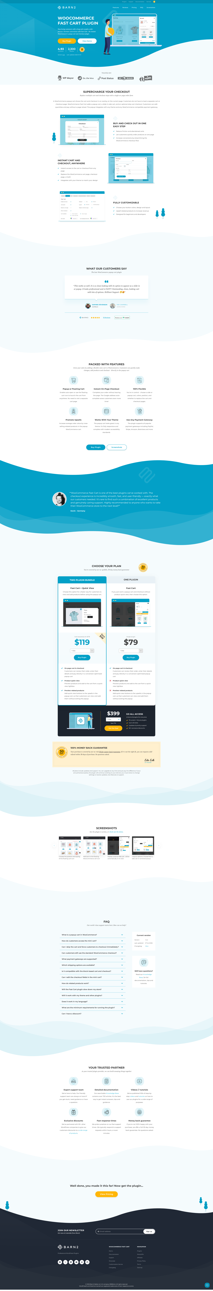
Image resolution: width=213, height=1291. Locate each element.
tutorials (142, 1096)
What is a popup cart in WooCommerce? (79, 935)
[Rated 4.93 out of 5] (95, 318)
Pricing (134, 7)
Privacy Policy (141, 1261)
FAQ (141, 7)
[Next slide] (159, 845)
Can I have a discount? (71, 1014)
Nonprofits (140, 1254)
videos (132, 1096)
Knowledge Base (112, 1093)
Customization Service (116, 1264)
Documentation (114, 1254)
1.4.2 (63, 55)
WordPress (82, 1262)
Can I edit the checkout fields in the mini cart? (82, 977)
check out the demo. (116, 832)
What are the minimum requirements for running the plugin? (88, 1008)
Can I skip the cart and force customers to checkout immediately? (90, 947)
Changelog (112, 1267)
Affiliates (139, 1257)
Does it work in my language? (75, 1002)
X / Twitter (65, 1262)
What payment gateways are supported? (79, 959)
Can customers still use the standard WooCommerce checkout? (89, 953)
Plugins (139, 1251)
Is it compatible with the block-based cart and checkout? (86, 971)
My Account (154, 2)
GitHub (87, 1262)
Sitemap (139, 1267)
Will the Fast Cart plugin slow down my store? (82, 989)
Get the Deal (113, 728)
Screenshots (151, 7)
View (146, 946)
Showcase (112, 1261)
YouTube (76, 1262)
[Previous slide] (54, 845)
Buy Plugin (66, 41)
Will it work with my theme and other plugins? (82, 995)
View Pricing (106, 1194)
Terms (139, 1264)
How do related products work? (75, 983)
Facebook (60, 1262)
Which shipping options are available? (78, 965)
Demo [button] (111, 1251)
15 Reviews (106, 317)
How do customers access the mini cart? (79, 941)
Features (116, 7)
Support (111, 1257)
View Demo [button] (87, 41)
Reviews (125, 7)
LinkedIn (71, 1262)
